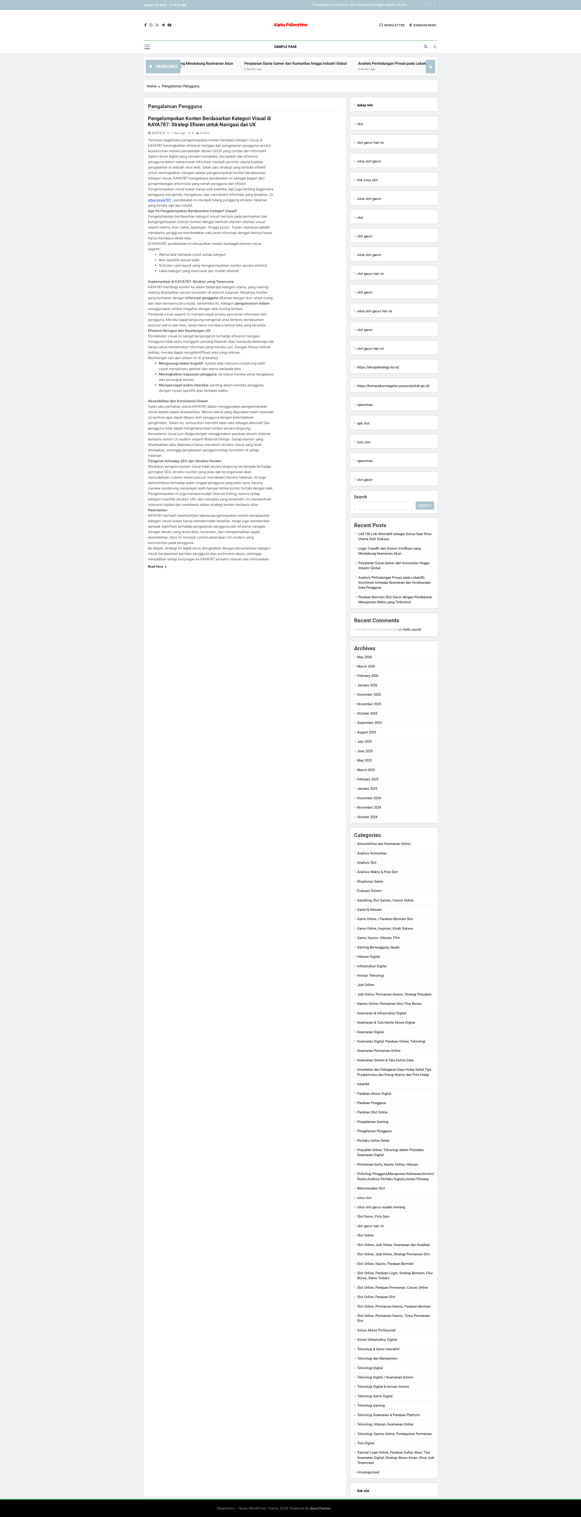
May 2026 (364, 657)
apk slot (363, 423)
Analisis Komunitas (372, 853)
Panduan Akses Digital (374, 1094)
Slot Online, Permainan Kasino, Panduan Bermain (394, 1306)
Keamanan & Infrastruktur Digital (381, 1013)
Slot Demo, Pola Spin (373, 1216)
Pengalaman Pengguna (374, 1131)
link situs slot (367, 180)
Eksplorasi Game (370, 881)
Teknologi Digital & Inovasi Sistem (383, 1387)
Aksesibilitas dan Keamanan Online (384, 844)
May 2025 (364, 760)
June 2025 (365, 751)
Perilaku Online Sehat (373, 1141)
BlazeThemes (320, 1508)
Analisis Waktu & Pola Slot (377, 872)
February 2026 (367, 676)
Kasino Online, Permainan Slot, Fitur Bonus (389, 1004)
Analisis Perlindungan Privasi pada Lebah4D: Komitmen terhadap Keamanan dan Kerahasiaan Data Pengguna (325, 5)
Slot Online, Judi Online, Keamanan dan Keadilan (393, 1245)
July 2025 (364, 742)
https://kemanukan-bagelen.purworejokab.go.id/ (393, 386)
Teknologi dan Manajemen (377, 1358)
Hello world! (412, 630)
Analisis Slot (367, 863)
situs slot (364, 1198)
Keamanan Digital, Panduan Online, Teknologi (391, 1041)
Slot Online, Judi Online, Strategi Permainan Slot (393, 1254)
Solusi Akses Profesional (376, 1330)
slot (360, 124)
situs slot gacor (369, 161)
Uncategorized (368, 1472)
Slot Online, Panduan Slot (376, 1297)
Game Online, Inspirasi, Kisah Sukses (385, 928)
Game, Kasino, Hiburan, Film (378, 938)
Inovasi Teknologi (370, 975)
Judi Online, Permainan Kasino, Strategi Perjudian (394, 994)
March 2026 (366, 666)
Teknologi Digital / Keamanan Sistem (385, 1377)
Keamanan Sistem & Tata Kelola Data (385, 1060)
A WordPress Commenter (377, 629)
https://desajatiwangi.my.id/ (378, 367)
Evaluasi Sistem (369, 891)
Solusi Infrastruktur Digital (377, 1340)
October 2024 (367, 817)
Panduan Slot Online (372, 1112)
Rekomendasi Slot (371, 1188)
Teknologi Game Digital (375, 1396)
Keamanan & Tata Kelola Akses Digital (386, 1022)
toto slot (363, 442)
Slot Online (365, 1235)
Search (360, 496)
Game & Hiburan (369, 910)
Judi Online (365, 985)
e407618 (158, 133)
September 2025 (369, 723)
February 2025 (367, 779)
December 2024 (369, 798)
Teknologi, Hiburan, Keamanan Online (385, 1424)
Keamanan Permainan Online (379, 1051)
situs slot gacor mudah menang (381, 1207)
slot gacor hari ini (370, 143)
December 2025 (369, 695)
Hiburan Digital (368, 957)
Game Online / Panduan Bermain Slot (385, 919)
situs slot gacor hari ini (374, 311)
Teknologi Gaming (371, 1405)
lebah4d (363, 1084)
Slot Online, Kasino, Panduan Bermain (385, 1264)
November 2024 (369, 807)
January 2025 (367, 789)
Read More (155, 566)
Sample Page (285, 47)
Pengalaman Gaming (372, 1122)
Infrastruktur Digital (372, 966)
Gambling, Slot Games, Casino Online (385, 900)
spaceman (365, 405)
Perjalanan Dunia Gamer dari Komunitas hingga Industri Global (237, 63)
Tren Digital (365, 1443)
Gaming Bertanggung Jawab (378, 947)
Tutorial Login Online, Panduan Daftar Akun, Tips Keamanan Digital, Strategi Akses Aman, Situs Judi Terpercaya (395, 1457)
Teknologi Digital (370, 1368)
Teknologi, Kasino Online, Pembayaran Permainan (394, 1434)
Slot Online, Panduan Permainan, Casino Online (392, 1288)
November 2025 (369, 704)
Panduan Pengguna (371, 1103)
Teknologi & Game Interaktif (378, 1349)
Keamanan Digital (370, 1032)
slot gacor (365, 236)
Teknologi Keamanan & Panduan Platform (388, 1415)
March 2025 (366, 770)
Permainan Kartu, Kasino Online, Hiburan (387, 1164)
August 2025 (366, 732)
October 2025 (367, 713)
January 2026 (367, 685)
